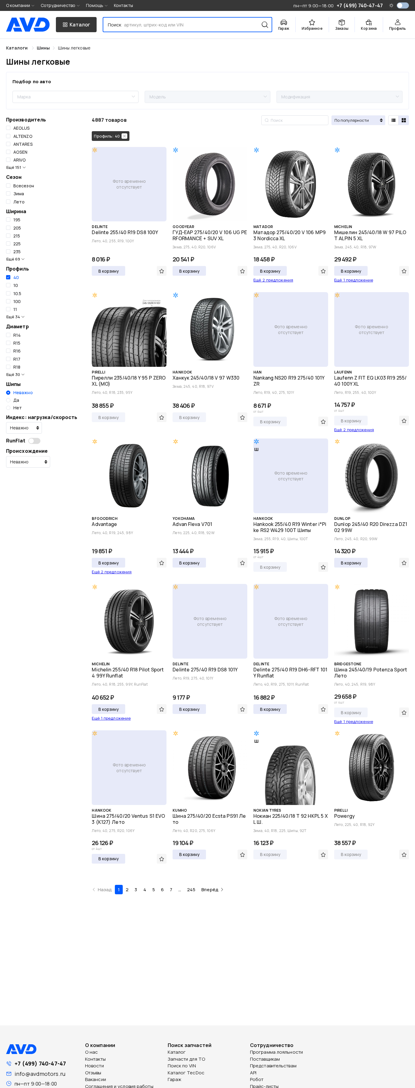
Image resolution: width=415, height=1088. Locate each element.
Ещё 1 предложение (353, 280)
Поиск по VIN (182, 1065)
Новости (94, 1065)
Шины (43, 48)
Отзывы (93, 1072)
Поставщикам (265, 1059)
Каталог (177, 1052)
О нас (91, 1052)
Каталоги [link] (17, 48)
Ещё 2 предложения (273, 280)
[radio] (19, 393)
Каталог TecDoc (186, 1072)
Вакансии (95, 1079)
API (253, 1072)
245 (191, 889)
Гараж (175, 1079)
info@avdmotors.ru (40, 1073)
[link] (43, 48)
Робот (257, 1079)
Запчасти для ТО (186, 1059)
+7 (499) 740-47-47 (40, 1063)
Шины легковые (74, 48)
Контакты (123, 5)
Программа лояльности (276, 1052)
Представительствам (273, 1065)
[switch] (403, 5)
